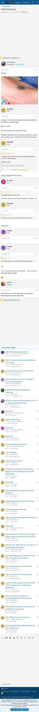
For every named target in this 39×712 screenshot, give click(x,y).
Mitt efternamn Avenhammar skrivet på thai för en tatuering (20, 607)
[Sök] (37, 2)
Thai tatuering (10, 452)
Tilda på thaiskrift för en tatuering (18, 574)
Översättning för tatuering (15, 444)
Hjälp (34, 691)
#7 (37, 254)
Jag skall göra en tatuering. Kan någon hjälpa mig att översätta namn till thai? (20, 535)
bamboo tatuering (12, 419)
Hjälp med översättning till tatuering (19, 501)
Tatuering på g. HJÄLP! (14, 461)
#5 (37, 211)
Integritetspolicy (26, 691)
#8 (37, 290)
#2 (37, 116)
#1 (37, 70)
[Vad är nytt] (33, 2)
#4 (37, 188)
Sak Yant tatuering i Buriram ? (17, 352)
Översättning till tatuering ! (16, 509)
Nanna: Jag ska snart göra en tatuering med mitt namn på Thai (18, 597)
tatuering (9, 411)
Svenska (5, 688)
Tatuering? (9, 526)
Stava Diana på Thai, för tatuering (18, 566)
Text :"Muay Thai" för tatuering (17, 617)
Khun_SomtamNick (10, 354)
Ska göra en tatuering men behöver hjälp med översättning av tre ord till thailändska (19, 471)
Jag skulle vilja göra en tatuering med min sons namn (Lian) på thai (20, 556)
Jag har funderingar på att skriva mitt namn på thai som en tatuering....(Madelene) (20, 585)
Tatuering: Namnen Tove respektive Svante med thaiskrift (19, 380)
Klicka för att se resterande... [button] (19, 170)
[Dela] (34, 70)
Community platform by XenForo (17, 697)
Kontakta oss (5, 691)
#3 (37, 149)
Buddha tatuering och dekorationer (19, 371)
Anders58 (8, 405)
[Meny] (2, 2)
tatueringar (25, 12)
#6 (37, 238)
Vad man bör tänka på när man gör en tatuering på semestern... (20, 546)
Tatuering (9, 427)
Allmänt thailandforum (22, 354)
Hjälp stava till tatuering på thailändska (20, 517)
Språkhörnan (13, 394)
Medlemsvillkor (15, 691)
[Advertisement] (19, 36)
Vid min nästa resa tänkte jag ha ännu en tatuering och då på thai (20, 401)
